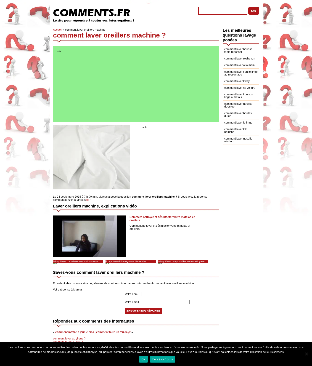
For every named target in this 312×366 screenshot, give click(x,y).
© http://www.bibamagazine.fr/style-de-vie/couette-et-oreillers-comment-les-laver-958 (129, 261)
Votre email (132, 302)
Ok (143, 359)
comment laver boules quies (238, 115)
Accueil (57, 29)
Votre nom (131, 294)
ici (87, 200)
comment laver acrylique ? (69, 338)
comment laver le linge (238, 122)
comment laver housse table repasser (238, 51)
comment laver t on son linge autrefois (238, 96)
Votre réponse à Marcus (67, 289)
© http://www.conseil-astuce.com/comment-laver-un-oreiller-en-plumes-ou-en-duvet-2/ (75, 261)
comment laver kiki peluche (235, 131)
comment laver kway (237, 81)
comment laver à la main (239, 65)
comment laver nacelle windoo (238, 140)
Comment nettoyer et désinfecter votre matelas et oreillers (162, 218)
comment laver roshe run (239, 58)
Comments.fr (91, 13)
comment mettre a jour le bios (74, 332)
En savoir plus (162, 359)
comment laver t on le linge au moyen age (241, 73)
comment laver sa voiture (239, 87)
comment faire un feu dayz (113, 332)
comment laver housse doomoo (238, 105)
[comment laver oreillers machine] (91, 188)
